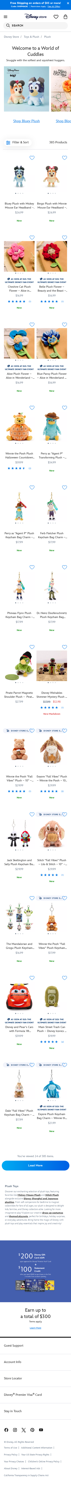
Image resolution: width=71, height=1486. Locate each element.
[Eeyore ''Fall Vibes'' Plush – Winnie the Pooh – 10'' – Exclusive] (51, 769)
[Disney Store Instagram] (15, 1430)
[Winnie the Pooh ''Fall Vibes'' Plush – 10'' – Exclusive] (19, 769)
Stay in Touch (13, 1411)
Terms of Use (10, 1447)
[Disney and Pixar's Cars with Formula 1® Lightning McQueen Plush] (19, 1015)
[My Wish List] (56, 16)
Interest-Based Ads (30, 1468)
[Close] (67, 3)
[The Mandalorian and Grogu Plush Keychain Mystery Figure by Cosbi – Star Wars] (19, 918)
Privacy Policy (10, 1454)
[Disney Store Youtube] (41, 1430)
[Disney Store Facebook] (6, 1430)
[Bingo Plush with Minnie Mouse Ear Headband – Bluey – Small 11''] (51, 178)
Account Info (12, 1362)
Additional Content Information (36, 1447)
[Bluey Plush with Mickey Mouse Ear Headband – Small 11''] (19, 178)
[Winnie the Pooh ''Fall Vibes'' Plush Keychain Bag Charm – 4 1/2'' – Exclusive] (51, 918)
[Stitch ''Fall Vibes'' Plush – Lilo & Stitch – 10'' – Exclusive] (51, 852)
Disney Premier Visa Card (23, 1395)
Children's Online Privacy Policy (43, 1461)
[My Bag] (65, 16)
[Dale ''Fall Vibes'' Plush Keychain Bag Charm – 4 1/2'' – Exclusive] (19, 1085)
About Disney (10, 1468)
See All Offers (54, 7)
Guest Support (13, 1346)
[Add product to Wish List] (32, 157)
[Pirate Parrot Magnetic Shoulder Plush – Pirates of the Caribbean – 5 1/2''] (19, 667)
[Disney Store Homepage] (35, 17)
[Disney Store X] (23, 1430)
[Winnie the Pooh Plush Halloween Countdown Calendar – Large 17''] (19, 428)
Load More (35, 1165)
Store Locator (13, 1378)
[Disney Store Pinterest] (32, 1430)
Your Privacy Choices (14, 1461)
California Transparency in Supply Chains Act (26, 1475)
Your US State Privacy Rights (35, 1454)
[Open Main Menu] (5, 16)
